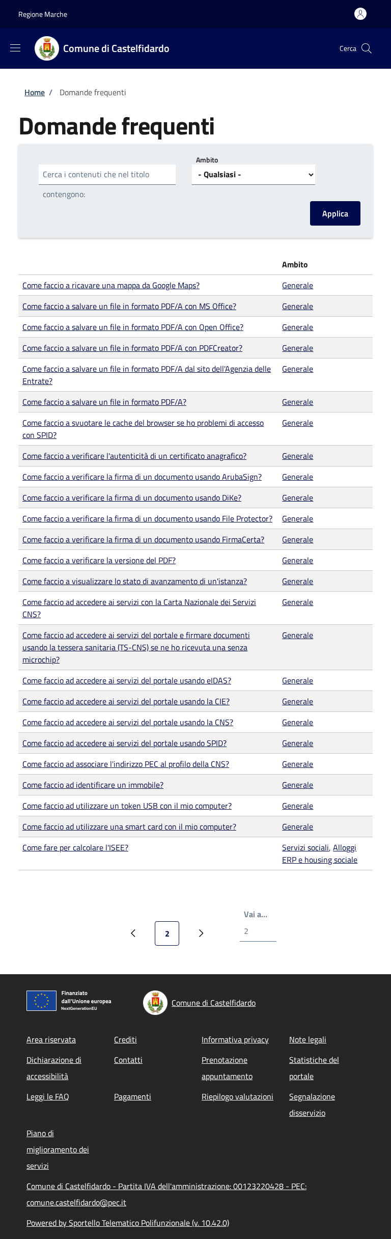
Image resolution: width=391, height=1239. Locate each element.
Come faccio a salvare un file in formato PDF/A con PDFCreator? (132, 348)
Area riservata (51, 1039)
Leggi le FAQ (47, 1096)
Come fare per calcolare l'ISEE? (75, 847)
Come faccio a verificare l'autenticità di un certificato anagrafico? (134, 456)
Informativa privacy (235, 1039)
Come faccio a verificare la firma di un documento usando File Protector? (147, 518)
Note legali (307, 1039)
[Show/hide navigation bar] (15, 47)
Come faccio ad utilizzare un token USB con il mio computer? (127, 806)
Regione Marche (42, 14)
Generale (297, 285)
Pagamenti (132, 1096)
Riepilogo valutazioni (237, 1096)
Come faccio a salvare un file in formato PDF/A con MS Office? (129, 306)
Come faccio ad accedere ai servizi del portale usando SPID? (124, 743)
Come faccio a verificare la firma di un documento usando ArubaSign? (142, 477)
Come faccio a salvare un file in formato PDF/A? (104, 402)
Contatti (128, 1060)
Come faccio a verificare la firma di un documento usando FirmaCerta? (143, 539)
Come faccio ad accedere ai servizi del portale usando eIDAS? (126, 680)
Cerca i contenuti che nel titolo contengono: (96, 184)
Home (34, 92)
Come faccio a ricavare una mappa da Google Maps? (111, 285)
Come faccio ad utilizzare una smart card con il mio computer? (129, 826)
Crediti (125, 1039)
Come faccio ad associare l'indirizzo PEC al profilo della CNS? (125, 764)
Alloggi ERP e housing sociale (319, 853)
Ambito (207, 159)
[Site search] (366, 48)
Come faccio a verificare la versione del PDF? (99, 560)
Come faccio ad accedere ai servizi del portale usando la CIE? (126, 701)
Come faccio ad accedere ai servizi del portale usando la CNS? (127, 722)
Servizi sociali (305, 847)
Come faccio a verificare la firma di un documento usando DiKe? (131, 497)
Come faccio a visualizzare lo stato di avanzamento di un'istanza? (134, 581)
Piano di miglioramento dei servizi (57, 1149)
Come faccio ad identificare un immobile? (92, 785)
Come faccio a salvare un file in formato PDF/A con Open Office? (132, 327)
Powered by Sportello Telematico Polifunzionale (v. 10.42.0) (127, 1223)
